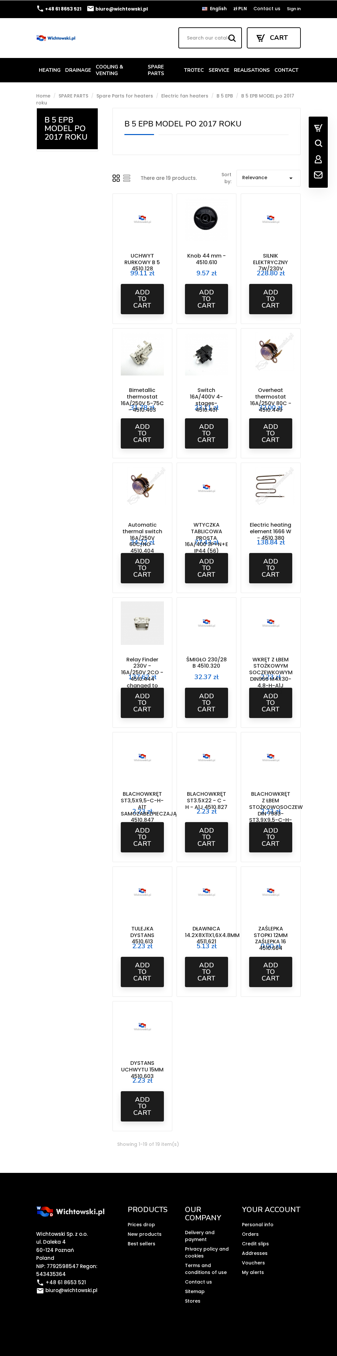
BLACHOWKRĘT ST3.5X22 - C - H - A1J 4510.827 (206, 800)
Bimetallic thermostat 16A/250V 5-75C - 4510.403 (142, 399)
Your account (271, 1210)
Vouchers (253, 1262)
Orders (250, 1234)
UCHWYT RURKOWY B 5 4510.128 (142, 262)
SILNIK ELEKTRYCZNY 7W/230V (270, 262)
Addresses (255, 1253)
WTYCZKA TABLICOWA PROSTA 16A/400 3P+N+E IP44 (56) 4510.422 (206, 541)
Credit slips (255, 1243)
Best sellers (141, 1243)
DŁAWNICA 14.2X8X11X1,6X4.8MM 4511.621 (212, 935)
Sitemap (195, 1291)
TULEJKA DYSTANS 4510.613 (142, 935)
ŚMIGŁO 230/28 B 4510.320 (206, 663)
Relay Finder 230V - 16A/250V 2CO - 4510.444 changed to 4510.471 (142, 676)
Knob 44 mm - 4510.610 (206, 259)
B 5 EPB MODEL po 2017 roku (66, 128)
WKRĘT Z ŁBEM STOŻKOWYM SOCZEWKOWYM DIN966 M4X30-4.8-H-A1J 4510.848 (271, 676)
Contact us (266, 8)
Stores (192, 1301)
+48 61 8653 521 (58, 9)
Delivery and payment (200, 1236)
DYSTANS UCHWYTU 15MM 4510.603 (142, 1069)
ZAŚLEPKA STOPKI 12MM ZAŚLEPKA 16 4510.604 (271, 938)
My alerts (253, 1272)
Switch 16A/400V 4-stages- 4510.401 (206, 399)
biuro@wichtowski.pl (117, 9)
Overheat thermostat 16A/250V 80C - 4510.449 (270, 399)
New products (145, 1234)
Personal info (257, 1224)
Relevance (268, 178)
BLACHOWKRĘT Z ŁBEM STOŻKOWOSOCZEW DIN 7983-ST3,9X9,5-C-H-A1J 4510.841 (276, 810)
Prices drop (141, 1224)
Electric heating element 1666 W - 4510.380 (270, 531)
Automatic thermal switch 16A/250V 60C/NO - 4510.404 (142, 538)
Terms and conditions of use (206, 1269)
